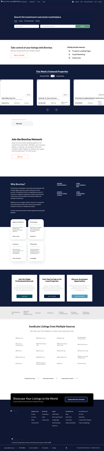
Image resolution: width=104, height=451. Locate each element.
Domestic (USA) (44, 76)
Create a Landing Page (84, 422)
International (60, 76)
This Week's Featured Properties (52, 71)
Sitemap (54, 447)
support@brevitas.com (9, 447)
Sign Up (19, 157)
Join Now (24, 296)
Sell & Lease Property (57, 417)
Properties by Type (32, 378)
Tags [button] (81, 1)
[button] (72, 1)
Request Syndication (71, 422)
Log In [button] (95, 1)
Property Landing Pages (81, 51)
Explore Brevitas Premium (76, 399)
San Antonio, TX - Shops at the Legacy (47, 98)
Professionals (29, 21)
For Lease (33, 417)
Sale (15, 21)
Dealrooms (76, 58)
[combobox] (22, 123)
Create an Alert (35, 422)
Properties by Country (69, 378)
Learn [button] (39, 1)
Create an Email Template (85, 420)
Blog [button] (44, 1)
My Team (81, 414)
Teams (37, 21)
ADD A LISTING (19, 55)
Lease (21, 21)
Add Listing (81, 417)
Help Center (69, 417)
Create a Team (45, 420)
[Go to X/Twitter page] (66, 448)
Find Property (55, 414)
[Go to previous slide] (47, 110)
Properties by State (50, 378)
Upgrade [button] (77, 1)
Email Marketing (78, 54)
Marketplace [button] (24, 1)
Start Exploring (79, 296)
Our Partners (69, 420)
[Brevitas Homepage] (21, 411)
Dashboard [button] (32, 1)
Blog (67, 414)
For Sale (33, 414)
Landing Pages (55, 420)
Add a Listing (52, 296)
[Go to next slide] (56, 110)
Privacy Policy (45, 447)
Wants (32, 420)
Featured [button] (88, 1)
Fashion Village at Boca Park (8, 98)
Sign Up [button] (100, 1)
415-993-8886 (22, 447)
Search (83, 26)
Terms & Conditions (33, 447)
